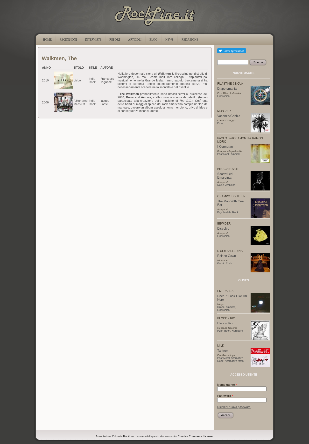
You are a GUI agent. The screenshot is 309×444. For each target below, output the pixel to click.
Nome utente (227, 384)
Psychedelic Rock (228, 212)
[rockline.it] (155, 26)
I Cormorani (225, 146)
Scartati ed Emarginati (224, 175)
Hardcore (237, 330)
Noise (220, 184)
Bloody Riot (225, 323)
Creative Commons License (195, 436)
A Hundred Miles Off (81, 102)
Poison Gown (226, 256)
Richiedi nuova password (234, 407)
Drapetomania (227, 88)
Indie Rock (92, 80)
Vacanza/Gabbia (228, 116)
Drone (221, 307)
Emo (220, 123)
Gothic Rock (224, 263)
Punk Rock (223, 330)
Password (225, 396)
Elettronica (223, 96)
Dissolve (223, 228)
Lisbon (78, 80)
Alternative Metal (234, 360)
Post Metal (223, 358)
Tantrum (223, 350)
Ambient (235, 154)
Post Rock (223, 154)
